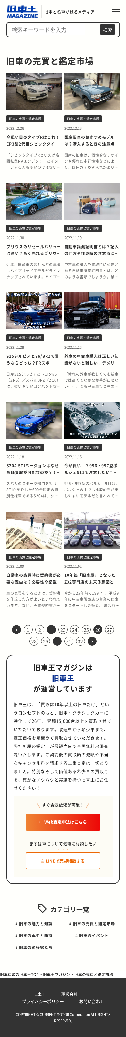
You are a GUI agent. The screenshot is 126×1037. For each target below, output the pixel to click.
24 (74, 629)
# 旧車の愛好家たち (34, 947)
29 (45, 641)
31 (68, 641)
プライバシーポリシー (43, 1001)
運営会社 (70, 994)
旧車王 (40, 994)
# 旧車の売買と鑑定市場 (92, 923)
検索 (107, 29)
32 (80, 641)
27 (109, 629)
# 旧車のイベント (92, 935)
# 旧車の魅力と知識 (34, 923)
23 (63, 629)
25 (86, 629)
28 (34, 641)
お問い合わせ (91, 1001)
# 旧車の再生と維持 (34, 935)
